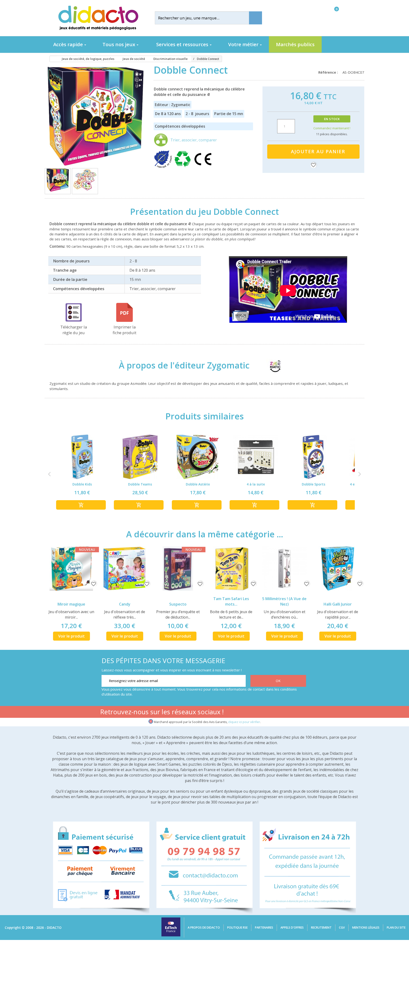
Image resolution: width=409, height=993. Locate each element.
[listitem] (82, 474)
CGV (342, 928)
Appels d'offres (292, 928)
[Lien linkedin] (301, 713)
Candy (124, 604)
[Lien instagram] (286, 713)
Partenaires (264, 928)
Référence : (329, 72)
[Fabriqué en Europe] (163, 167)
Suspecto (178, 604)
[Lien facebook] (256, 713)
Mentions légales (365, 928)
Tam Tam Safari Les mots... (231, 601)
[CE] (202, 167)
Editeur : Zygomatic (172, 104)
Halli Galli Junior (338, 604)
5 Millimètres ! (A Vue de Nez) (284, 601)
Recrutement (321, 928)
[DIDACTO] (98, 17)
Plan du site (396, 928)
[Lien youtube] (271, 713)
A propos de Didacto (204, 928)
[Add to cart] (81, 505)
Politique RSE (237, 928)
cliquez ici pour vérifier (244, 722)
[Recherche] (255, 17)
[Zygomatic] (271, 365)
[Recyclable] (183, 167)
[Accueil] (51, 59)
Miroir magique (71, 604)
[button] (49, 474)
